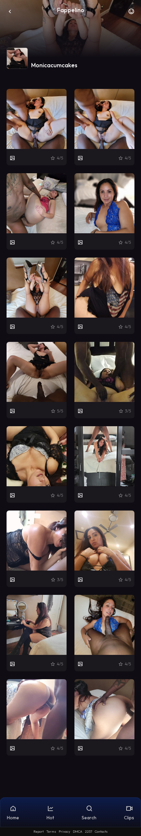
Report (38, 831)
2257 (88, 831)
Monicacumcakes (54, 65)
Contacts (101, 831)
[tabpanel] (70, 422)
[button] (131, 13)
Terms (51, 831)
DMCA (77, 831)
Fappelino (70, 10)
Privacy (64, 831)
